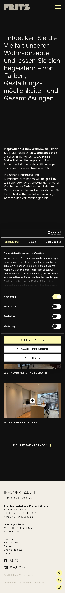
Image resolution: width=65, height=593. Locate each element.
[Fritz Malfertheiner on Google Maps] (59, 573)
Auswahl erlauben (32, 349)
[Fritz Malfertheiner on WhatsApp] (16, 560)
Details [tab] (32, 242)
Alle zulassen (32, 340)
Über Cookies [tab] (53, 242)
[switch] (56, 306)
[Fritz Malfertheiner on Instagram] (11, 560)
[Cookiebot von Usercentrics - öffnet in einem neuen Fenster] (47, 233)
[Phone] (59, 580)
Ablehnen (32, 358)
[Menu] (58, 7)
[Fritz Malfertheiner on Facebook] (5, 560)
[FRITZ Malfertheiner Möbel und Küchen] (17, 8)
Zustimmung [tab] (12, 242)
